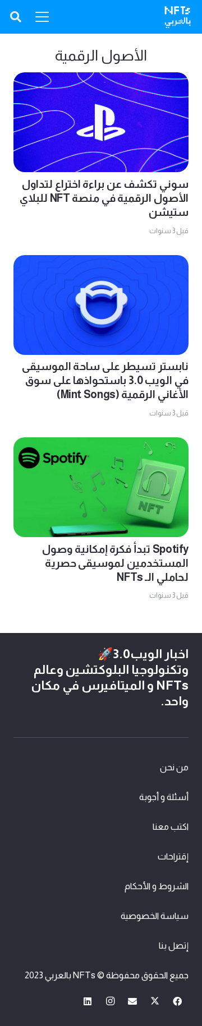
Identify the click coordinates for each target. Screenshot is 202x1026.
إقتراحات (173, 856)
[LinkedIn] (87, 1001)
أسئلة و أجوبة (164, 797)
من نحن (174, 767)
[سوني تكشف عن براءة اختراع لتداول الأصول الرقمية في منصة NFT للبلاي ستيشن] (101, 80)
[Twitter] (155, 1001)
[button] (15, 17)
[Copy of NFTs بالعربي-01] (177, 17)
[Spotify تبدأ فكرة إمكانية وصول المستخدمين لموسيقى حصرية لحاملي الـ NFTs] (101, 445)
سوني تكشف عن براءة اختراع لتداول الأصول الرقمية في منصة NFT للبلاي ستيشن (104, 198)
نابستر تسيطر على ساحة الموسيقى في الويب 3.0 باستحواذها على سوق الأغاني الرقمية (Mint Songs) (105, 380)
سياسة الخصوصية (155, 916)
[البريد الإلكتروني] (132, 1001)
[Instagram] (110, 1001)
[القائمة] (42, 17)
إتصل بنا (174, 945)
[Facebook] (177, 1001)
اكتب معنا (171, 826)
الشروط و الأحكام (157, 886)
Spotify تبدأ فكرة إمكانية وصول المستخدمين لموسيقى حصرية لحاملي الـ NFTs (115, 563)
